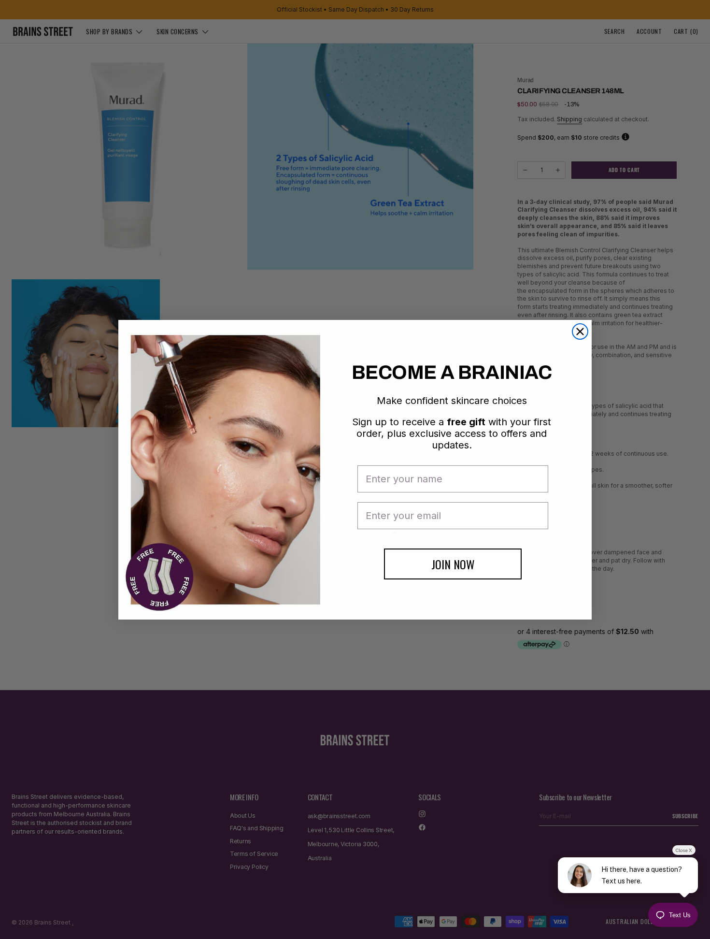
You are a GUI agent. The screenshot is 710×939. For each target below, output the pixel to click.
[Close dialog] (580, 331)
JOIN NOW (453, 564)
